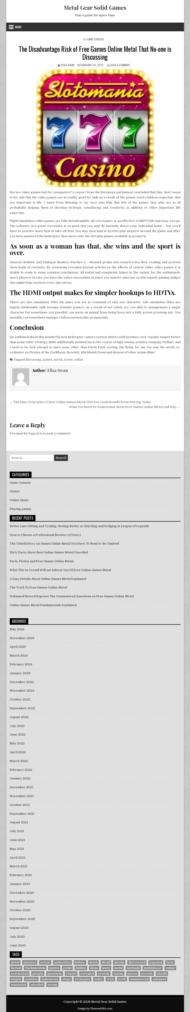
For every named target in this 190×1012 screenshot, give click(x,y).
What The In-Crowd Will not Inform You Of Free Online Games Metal (60, 570)
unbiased (159, 979)
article (45, 962)
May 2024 (17, 629)
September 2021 (22, 813)
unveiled (36, 984)
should (162, 973)
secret (132, 973)
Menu (18, 27)
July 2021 (17, 831)
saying (118, 973)
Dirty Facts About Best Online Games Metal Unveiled (49, 552)
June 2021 (17, 840)
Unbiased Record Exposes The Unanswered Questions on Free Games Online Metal (72, 596)
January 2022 (20, 778)
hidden (81, 968)
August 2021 (19, 822)
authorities (62, 962)
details (119, 962)
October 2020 (20, 910)
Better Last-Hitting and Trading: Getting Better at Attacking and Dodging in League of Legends (79, 526)
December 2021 (21, 787)
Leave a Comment (120, 65)
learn (106, 968)
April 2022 (18, 752)
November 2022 (22, 690)
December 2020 (22, 892)
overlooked (19, 973)
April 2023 (18, 646)
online (78, 359)
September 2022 (22, 708)
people (37, 973)
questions (54, 973)
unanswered (139, 979)
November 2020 (22, 901)
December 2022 (22, 682)
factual (16, 968)
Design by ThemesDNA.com (95, 1008)
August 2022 (19, 717)
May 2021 (17, 849)
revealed (87, 973)
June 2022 (17, 734)
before (80, 962)
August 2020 (19, 928)
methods (133, 968)
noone (68, 359)
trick (110, 979)
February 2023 (21, 664)
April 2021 (17, 857)
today (98, 979)
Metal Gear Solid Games (95, 7)
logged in (35, 433)
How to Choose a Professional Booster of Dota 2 (45, 535)
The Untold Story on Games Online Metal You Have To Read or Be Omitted (64, 543)
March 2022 (19, 761)
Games (15, 491)
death (93, 962)
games (47, 359)
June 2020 (18, 945)
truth (122, 979)
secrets (147, 973)
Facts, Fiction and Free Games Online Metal (41, 561)
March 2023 (19, 655)
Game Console (95, 39)
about (15, 962)
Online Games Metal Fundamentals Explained (43, 605)
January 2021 (20, 884)
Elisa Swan (67, 65)
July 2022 (17, 726)
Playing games (20, 509)
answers (29, 962)
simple (16, 979)
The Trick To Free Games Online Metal (38, 587)
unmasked (18, 984)
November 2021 (22, 796)
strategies (82, 979)
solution (31, 979)
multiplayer (153, 968)
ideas (94, 968)
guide (67, 968)
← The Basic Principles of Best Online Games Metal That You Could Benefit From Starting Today (80, 402)
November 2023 (22, 638)
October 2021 (20, 805)
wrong (52, 984)
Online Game (19, 500)
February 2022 (21, 770)
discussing (33, 359)
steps (66, 979)
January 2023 (20, 673)
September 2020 (22, 919)
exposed (155, 962)
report (71, 973)
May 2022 (17, 743)
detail (106, 962)
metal (58, 359)
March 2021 (18, 866)
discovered (136, 962)
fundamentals (35, 968)
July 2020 (17, 936)
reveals (103, 973)
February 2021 (21, 875)
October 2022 (20, 699)
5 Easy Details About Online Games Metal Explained (48, 579)
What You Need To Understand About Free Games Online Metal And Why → (124, 407)
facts (170, 962)
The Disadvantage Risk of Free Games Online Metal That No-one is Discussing (95, 53)
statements (49, 979)
